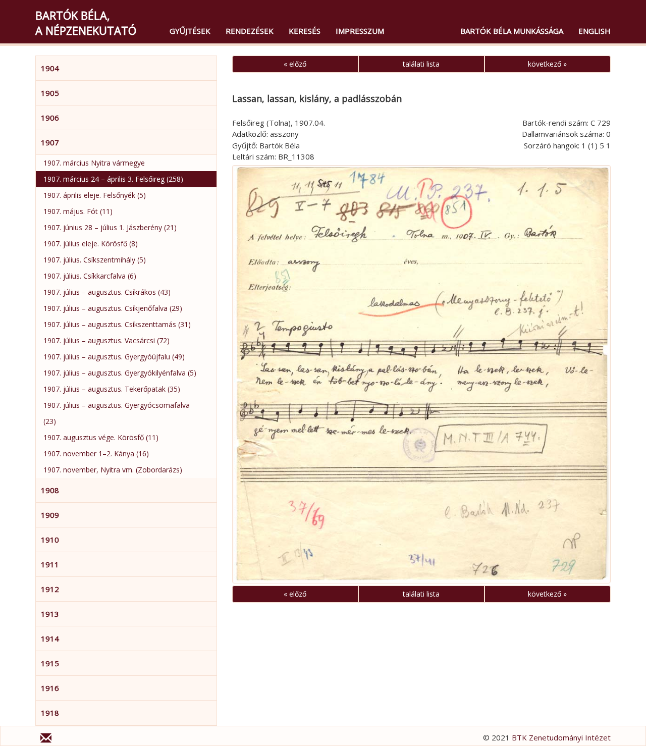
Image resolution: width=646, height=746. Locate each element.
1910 (50, 540)
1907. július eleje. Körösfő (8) (90, 243)
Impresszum (360, 31)
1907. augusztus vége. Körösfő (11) (100, 437)
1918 (50, 713)
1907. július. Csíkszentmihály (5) (94, 259)
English (594, 31)
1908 (50, 490)
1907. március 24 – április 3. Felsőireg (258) (113, 179)
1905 (50, 93)
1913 (50, 614)
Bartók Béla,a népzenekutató (85, 23)
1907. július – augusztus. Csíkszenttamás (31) (117, 324)
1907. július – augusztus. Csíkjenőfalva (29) (112, 308)
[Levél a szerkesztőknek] (45, 739)
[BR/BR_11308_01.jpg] (421, 374)
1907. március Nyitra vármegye (94, 163)
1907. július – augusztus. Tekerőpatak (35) (111, 389)
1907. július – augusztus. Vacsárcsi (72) (106, 340)
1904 (50, 68)
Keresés (304, 31)
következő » (547, 64)
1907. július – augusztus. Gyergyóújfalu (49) (114, 356)
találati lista (421, 64)
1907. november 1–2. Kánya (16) (96, 453)
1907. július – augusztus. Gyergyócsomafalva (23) (116, 413)
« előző (295, 64)
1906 (50, 118)
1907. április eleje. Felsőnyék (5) (94, 195)
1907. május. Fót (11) (78, 211)
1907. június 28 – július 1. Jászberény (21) (110, 227)
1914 (50, 638)
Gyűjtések (190, 31)
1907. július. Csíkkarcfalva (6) (89, 276)
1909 (50, 515)
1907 (50, 142)
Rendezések (250, 31)
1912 (50, 589)
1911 (50, 564)
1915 (50, 663)
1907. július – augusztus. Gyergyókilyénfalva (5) (119, 373)
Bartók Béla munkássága (511, 31)
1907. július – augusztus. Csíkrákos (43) (107, 292)
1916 (50, 688)
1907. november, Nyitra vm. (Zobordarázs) (112, 469)
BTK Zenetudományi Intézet (561, 737)
